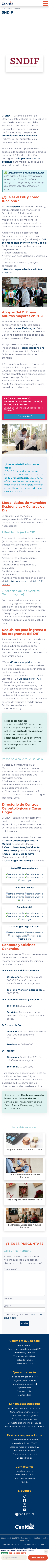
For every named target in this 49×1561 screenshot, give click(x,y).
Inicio (3, 9)
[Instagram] (24, 1505)
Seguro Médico (24, 1345)
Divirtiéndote (24, 1395)
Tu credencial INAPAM (24, 1356)
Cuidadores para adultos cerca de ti (24, 1408)
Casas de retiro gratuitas (24, 1454)
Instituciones (11, 9)
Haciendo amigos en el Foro (25, 1377)
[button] (45, 3)
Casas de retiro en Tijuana (24, 1450)
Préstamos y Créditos (24, 1352)
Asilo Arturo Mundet (16, 581)
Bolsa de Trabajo (24, 1360)
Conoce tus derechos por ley (24, 1412)
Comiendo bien (24, 1391)
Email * (7, 1306)
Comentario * (10, 1269)
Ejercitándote (24, 1387)
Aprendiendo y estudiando (24, 1384)
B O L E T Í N (26, 1514)
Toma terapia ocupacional (24, 1419)
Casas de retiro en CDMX (24, 1443)
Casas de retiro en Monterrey (24, 1439)
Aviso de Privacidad (11, 1544)
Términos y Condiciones (33, 1544)
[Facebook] (24, 1500)
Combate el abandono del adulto (24, 1423)
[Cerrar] (46, 1551)
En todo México (24, 1458)
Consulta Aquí (24, 416)
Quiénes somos (30, 1548)
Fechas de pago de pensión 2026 (24, 1349)
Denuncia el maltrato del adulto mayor (24, 1426)
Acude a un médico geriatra (24, 1415)
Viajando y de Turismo (24, 1380)
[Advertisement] (24, 34)
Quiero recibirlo (38, 1557)
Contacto (16, 1548)
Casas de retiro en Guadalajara (24, 1447)
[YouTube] (24, 1510)
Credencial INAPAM (29, 678)
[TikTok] (24, 1496)
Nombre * (8, 1298)
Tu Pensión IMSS (24, 1363)
